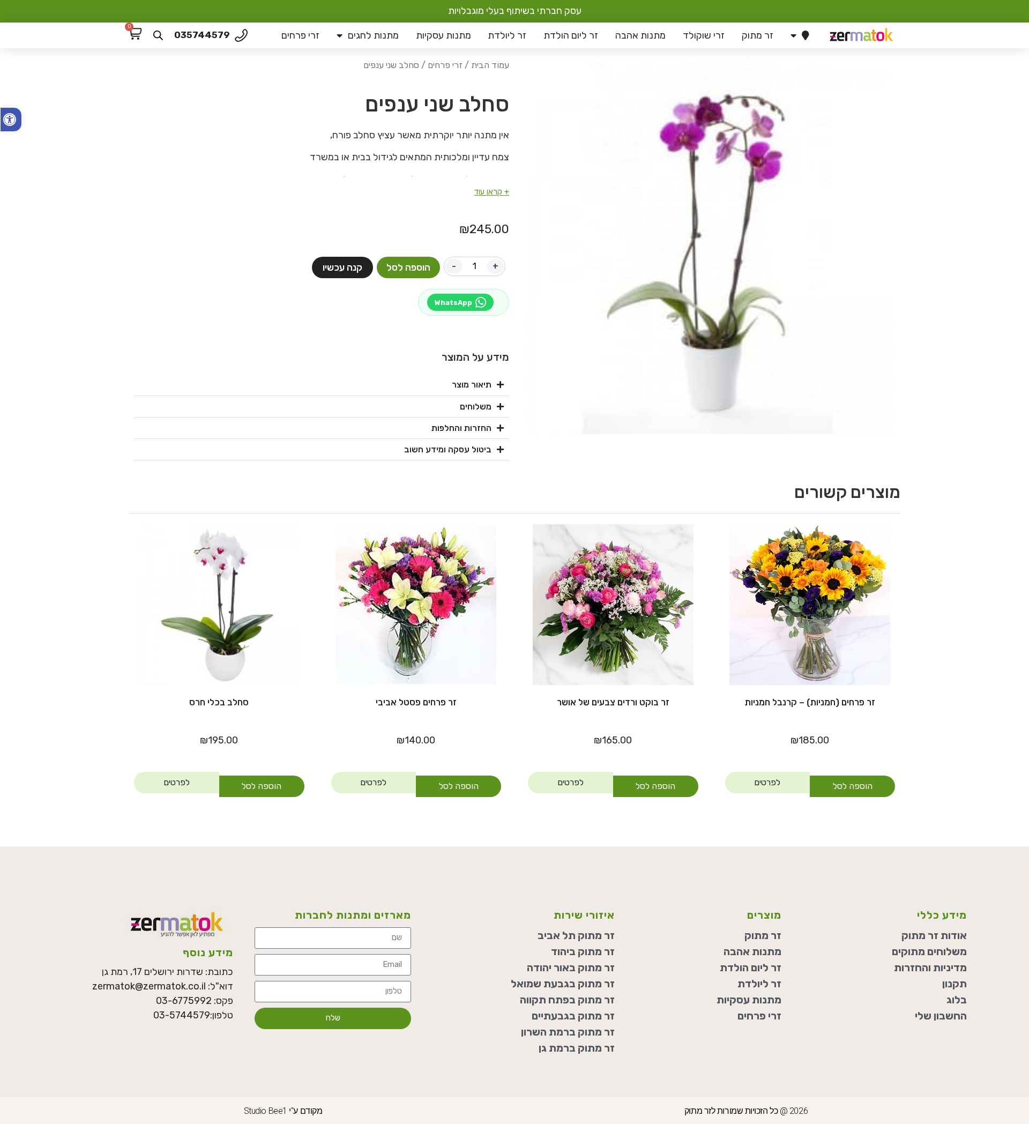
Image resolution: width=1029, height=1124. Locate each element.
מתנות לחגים (373, 35)
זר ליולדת (507, 35)
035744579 (202, 34)
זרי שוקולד (704, 35)
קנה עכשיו (342, 267)
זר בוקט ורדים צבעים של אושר (613, 702)
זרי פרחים (300, 35)
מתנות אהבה (640, 35)
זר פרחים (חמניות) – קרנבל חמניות (810, 702)
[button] (11, 119)
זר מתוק (757, 35)
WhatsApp (453, 303)
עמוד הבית (490, 65)
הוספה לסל (408, 267)
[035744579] (241, 35)
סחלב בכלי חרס (219, 702)
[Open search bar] (158, 35)
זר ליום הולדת (570, 35)
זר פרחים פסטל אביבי (416, 702)
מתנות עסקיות (443, 35)
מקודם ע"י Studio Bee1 (283, 1111)
